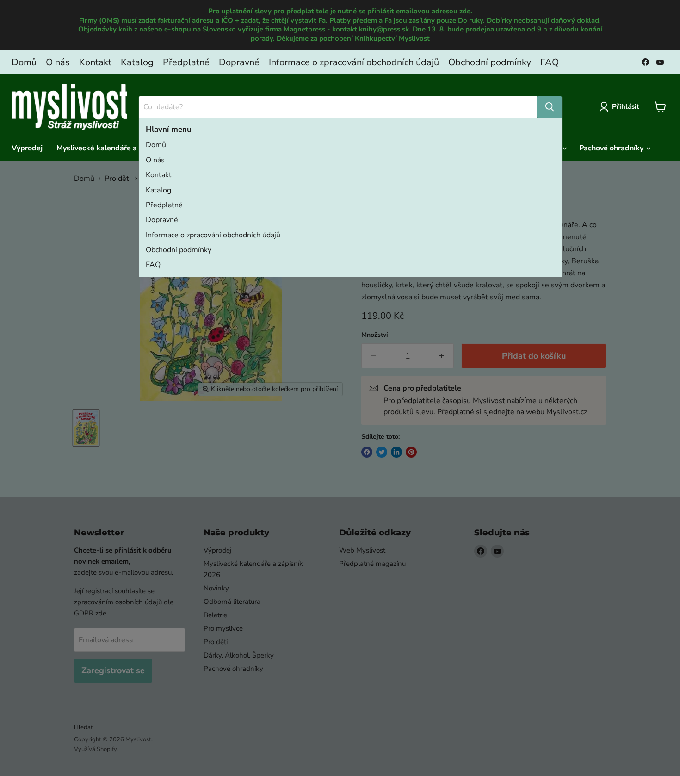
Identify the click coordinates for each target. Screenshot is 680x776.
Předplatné (186, 62)
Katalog (137, 62)
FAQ (549, 62)
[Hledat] (549, 107)
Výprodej (27, 148)
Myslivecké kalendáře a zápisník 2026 (121, 148)
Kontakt (95, 62)
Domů (24, 62)
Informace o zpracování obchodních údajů (354, 62)
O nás (58, 62)
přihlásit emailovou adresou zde (418, 11)
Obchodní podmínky (489, 62)
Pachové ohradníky (612, 148)
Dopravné (239, 62)
